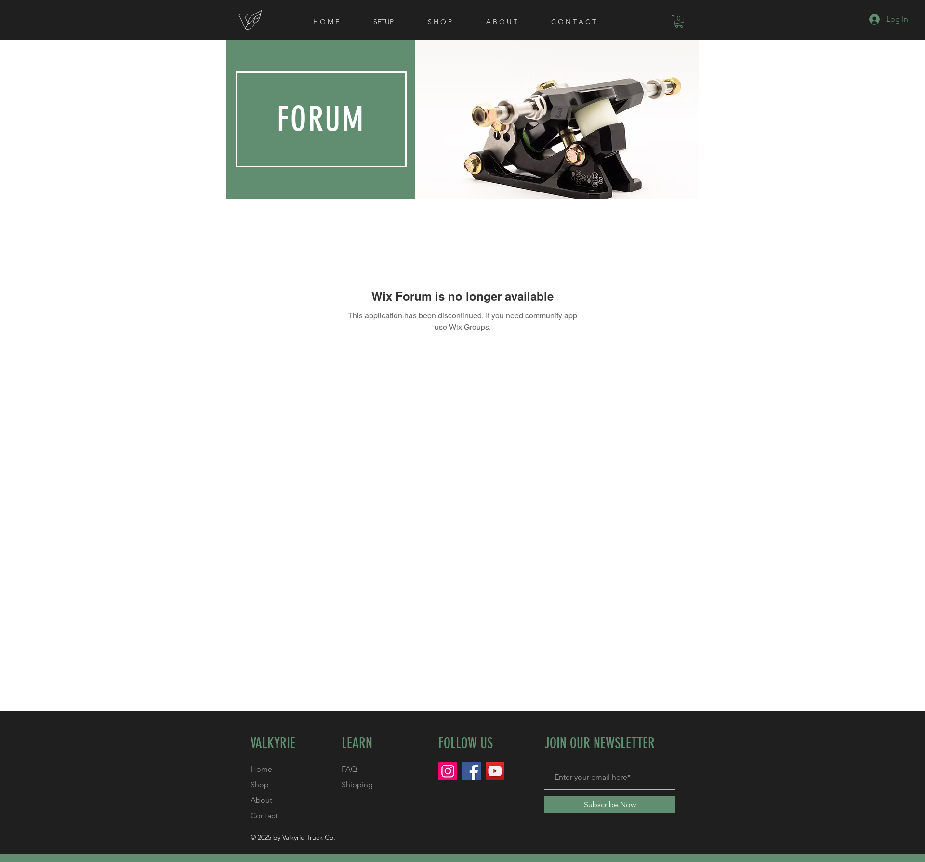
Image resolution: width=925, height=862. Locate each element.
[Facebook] (471, 771)
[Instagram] (447, 771)
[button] (679, 21)
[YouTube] (495, 771)
